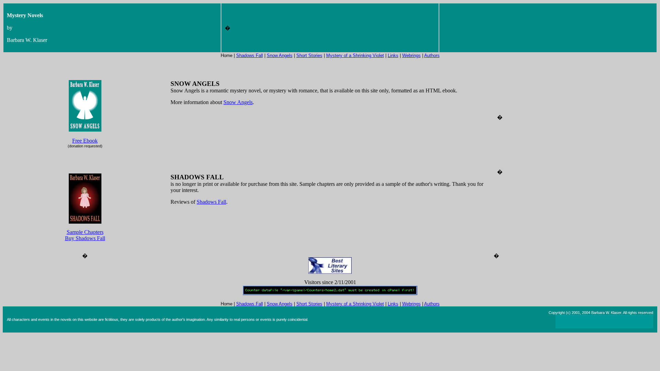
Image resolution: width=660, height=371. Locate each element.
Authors (432, 55)
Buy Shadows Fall (85, 238)
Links (393, 55)
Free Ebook (85, 141)
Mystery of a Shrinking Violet (355, 55)
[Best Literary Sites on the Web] (330, 272)
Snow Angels (280, 55)
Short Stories (309, 55)
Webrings (411, 55)
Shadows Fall (249, 55)
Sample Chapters (85, 232)
